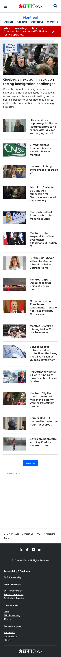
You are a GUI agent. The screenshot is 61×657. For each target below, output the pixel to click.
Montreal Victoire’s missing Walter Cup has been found (42, 329)
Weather (8, 22)
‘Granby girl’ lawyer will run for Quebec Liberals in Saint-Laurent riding (42, 262)
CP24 (6, 611)
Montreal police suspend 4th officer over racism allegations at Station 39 (43, 240)
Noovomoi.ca (10, 636)
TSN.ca (7, 619)
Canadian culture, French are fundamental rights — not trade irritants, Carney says (43, 308)
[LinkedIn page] (40, 549)
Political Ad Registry (14, 598)
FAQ (38, 533)
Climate (51, 22)
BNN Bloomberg (12, 615)
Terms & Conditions (13, 594)
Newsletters (49, 533)
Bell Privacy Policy (13, 590)
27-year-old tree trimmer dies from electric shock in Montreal (41, 149)
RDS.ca (7, 640)
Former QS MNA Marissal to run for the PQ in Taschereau (44, 421)
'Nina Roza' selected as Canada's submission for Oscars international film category (43, 194)
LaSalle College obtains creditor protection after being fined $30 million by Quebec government (43, 353)
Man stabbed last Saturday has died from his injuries (41, 215)
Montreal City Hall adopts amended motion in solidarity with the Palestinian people (42, 400)
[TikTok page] (27, 549)
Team (6, 538)
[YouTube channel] (34, 549)
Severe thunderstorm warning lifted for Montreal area (43, 442)
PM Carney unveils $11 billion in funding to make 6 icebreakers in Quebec (44, 376)
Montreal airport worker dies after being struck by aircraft (40, 284)
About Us (22, 22)
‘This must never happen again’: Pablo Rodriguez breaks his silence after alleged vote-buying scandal (43, 127)
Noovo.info (9, 632)
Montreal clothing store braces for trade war (44, 170)
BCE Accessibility (12, 577)
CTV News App (11, 533)
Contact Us (37, 22)
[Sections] (6, 6)
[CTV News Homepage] (30, 6)
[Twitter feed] (21, 549)
